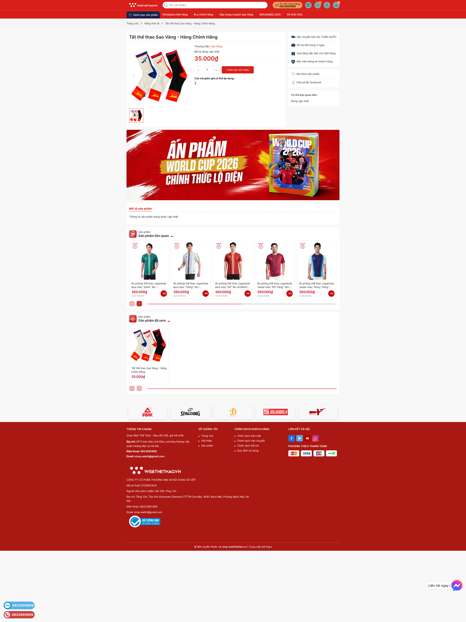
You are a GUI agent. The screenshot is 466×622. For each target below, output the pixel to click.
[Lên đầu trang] (462, 613)
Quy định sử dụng (247, 450)
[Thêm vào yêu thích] (293, 73)
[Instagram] (315, 438)
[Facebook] (291, 438)
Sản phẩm (207, 445)
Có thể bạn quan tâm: (304, 94)
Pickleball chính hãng (175, 14)
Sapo (269, 546)
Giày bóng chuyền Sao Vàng (236, 14)
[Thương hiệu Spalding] (190, 412)
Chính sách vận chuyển (251, 440)
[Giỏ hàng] (336, 5)
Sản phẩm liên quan (153, 236)
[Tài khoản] (327, 5)
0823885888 (287, 6)
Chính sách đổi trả (248, 445)
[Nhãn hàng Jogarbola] (275, 412)
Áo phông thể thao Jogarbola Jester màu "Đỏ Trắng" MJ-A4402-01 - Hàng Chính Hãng (275, 285)
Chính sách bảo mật (249, 435)
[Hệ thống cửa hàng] (308, 5)
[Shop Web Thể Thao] (143, 5)
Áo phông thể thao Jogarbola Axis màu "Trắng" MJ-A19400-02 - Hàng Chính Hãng (190, 285)
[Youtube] (307, 438)
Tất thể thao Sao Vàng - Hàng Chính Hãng (149, 370)
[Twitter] (299, 438)
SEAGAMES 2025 (270, 14)
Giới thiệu (206, 440)
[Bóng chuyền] (233, 165)
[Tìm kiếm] (166, 5)
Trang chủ (207, 435)
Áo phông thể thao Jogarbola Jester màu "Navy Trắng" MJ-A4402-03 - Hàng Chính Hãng (316, 285)
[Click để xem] (160, 75)
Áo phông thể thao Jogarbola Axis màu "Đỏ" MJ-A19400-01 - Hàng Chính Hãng (232, 285)
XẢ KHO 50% (295, 14)
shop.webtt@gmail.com (150, 456)
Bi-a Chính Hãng (203, 14)
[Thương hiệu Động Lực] (233, 412)
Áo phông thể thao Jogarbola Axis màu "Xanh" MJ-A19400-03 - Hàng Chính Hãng (148, 285)
